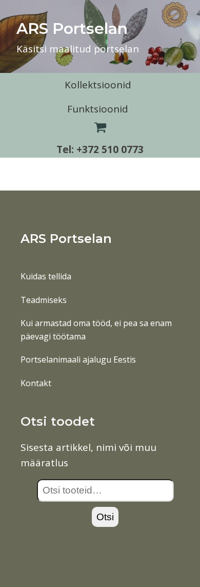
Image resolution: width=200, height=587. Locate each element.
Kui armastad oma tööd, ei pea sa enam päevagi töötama (96, 329)
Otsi (105, 517)
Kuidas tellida (46, 276)
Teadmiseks (44, 300)
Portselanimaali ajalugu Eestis (78, 359)
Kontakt (36, 383)
